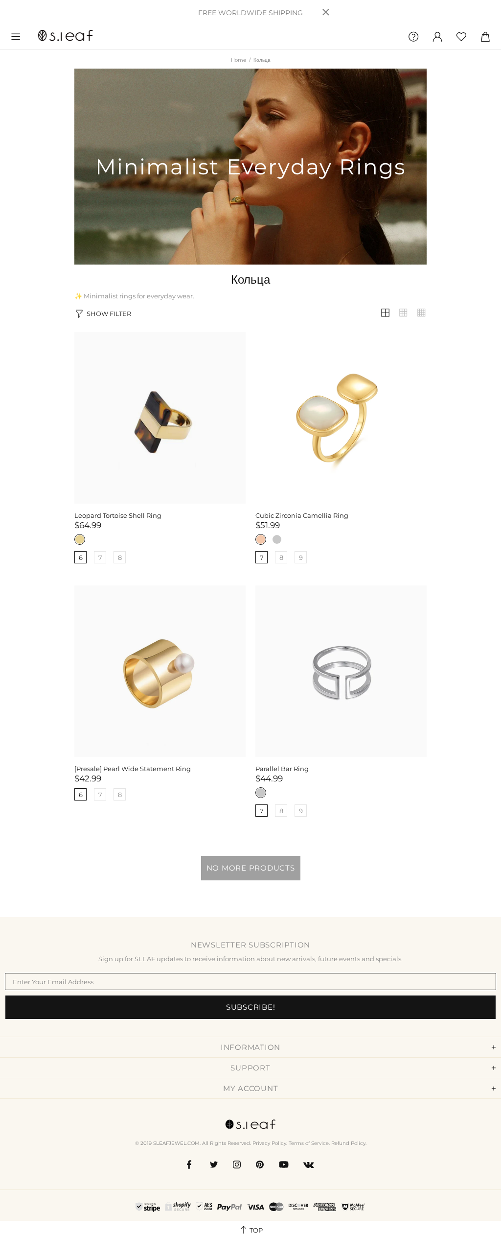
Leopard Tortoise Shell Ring (117, 515)
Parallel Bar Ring (282, 769)
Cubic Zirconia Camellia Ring (301, 515)
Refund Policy (348, 1143)
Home (238, 60)
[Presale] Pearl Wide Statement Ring (132, 769)
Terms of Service (309, 1143)
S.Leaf (65, 36)
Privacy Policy (269, 1143)
